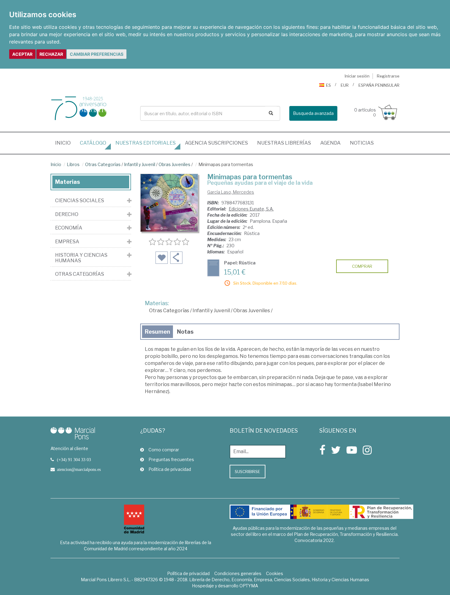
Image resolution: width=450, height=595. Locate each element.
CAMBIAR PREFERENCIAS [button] (96, 54)
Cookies (274, 573)
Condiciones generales (237, 573)
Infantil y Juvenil (139, 164)
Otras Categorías (103, 164)
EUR (345, 85)
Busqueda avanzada (313, 113)
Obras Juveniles (174, 164)
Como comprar (163, 449)
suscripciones (216, 143)
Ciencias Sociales (79, 200)
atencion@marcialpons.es (79, 469)
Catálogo (93, 143)
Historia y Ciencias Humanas (81, 257)
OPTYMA (248, 585)
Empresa (67, 241)
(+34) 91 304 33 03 (74, 459)
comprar (362, 266)
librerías (284, 143)
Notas (185, 331)
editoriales (145, 143)
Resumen (157, 331)
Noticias (362, 143)
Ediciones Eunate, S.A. (251, 208)
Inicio (65, 143)
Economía (68, 228)
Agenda (330, 143)
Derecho (66, 214)
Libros (73, 164)
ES (328, 85)
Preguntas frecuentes (171, 459)
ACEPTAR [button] (22, 54)
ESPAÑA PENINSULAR (378, 85)
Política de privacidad (169, 469)
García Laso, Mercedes (230, 192)
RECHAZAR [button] (51, 54)
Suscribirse (247, 471)
